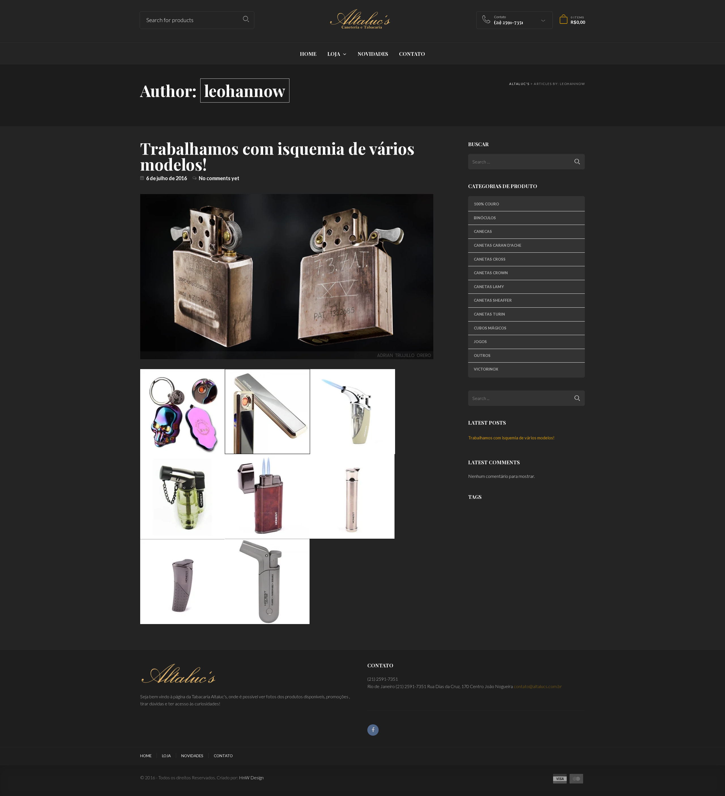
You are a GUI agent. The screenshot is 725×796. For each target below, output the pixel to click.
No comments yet (219, 178)
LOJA (166, 756)
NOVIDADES (192, 756)
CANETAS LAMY (489, 286)
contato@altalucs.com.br (538, 686)
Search (246, 19)
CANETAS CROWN (491, 273)
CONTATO (223, 756)
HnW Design (251, 777)
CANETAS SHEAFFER (493, 300)
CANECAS (483, 231)
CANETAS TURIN (489, 314)
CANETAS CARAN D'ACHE (497, 245)
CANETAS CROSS (490, 259)
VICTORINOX (486, 369)
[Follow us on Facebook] (373, 730)
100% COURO (486, 204)
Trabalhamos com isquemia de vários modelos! (277, 155)
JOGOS (480, 341)
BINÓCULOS (485, 218)
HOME (146, 756)
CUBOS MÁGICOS (490, 328)
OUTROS (482, 355)
